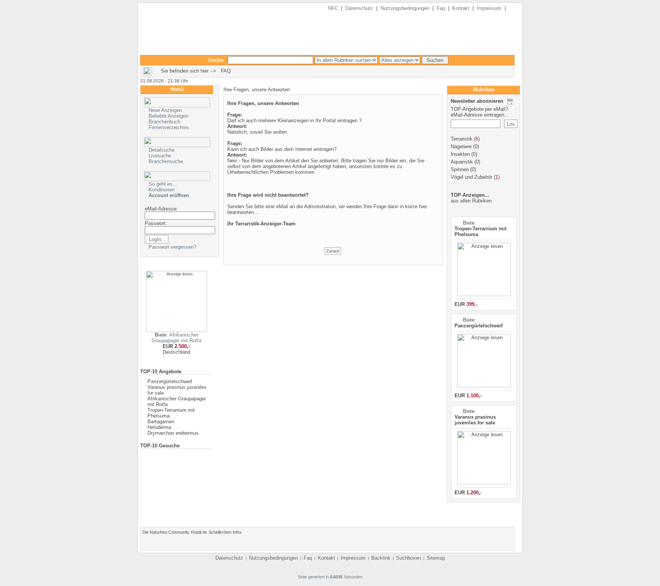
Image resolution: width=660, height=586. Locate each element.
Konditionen (162, 190)
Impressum (489, 8)
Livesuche (160, 156)
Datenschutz (359, 8)
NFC (333, 8)
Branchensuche (166, 161)
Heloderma (159, 427)
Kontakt (460, 8)
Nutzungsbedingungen (404, 8)
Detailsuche (162, 150)
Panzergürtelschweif (169, 381)
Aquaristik (462, 162)
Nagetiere (461, 146)
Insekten (460, 154)
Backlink (380, 558)
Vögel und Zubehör (471, 177)
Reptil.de (199, 532)
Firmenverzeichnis (169, 127)
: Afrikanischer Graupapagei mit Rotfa (176, 337)
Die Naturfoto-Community (165, 532)
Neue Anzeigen (165, 110)
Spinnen (460, 169)
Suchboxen (408, 558)
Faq (441, 8)
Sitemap (436, 558)
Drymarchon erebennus (173, 433)
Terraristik (461, 139)
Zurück (333, 251)
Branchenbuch (164, 122)
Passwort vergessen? (172, 247)
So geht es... (163, 184)
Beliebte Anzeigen (168, 116)
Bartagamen (160, 421)
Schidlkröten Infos (225, 532)
